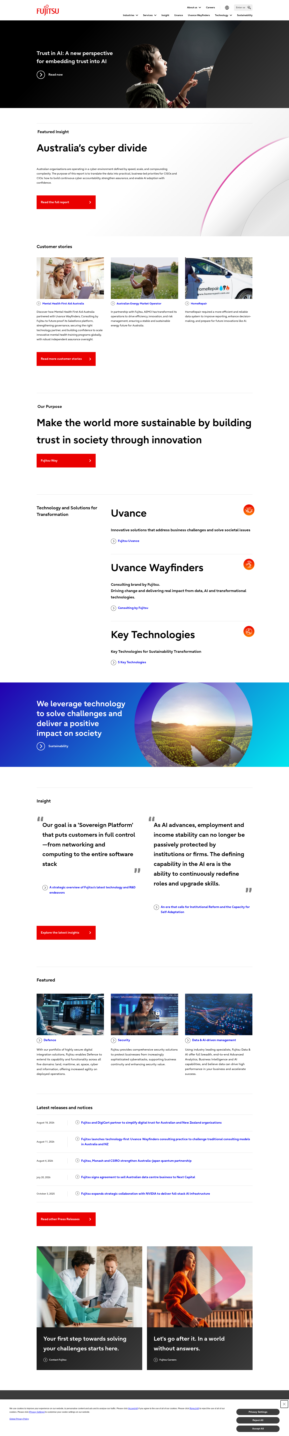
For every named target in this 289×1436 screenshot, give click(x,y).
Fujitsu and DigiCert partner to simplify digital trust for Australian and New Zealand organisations (151, 1122)
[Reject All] (194, 1408)
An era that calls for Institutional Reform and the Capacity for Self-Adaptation (205, 909)
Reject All (258, 1420)
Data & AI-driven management (214, 1040)
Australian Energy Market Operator (139, 303)
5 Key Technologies (132, 662)
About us (192, 7)
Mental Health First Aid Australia (63, 303)
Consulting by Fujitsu (133, 608)
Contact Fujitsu (57, 1359)
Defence (50, 1040)
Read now (55, 74)
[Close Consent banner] (284, 1404)
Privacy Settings (258, 1412)
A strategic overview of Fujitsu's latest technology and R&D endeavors (92, 890)
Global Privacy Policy (19, 1419)
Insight (165, 15)
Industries (128, 15)
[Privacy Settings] (37, 1412)
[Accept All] (133, 1408)
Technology (221, 15)
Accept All (258, 1428)
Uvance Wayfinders (199, 15)
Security (124, 1040)
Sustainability (245, 15)
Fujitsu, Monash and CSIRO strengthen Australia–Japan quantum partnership (136, 1161)
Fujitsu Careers (167, 1359)
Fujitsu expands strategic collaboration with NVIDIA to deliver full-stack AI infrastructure (145, 1194)
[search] (249, 7)
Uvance (178, 15)
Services (148, 15)
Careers (210, 7)
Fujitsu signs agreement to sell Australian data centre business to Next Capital (138, 1177)
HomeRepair (199, 303)
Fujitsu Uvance (128, 541)
